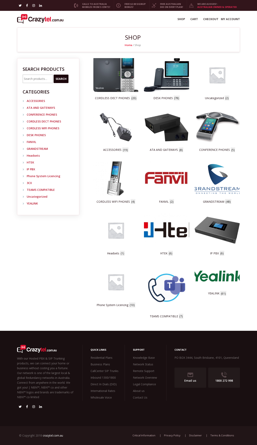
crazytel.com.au (53, 435)
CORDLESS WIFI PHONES (43, 128)
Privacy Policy (172, 435)
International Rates (103, 391)
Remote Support (143, 371)
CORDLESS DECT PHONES (44, 121)
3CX (29, 183)
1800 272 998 (224, 380)
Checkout (210, 19)
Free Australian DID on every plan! (169, 5)
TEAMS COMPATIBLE (41, 190)
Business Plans (100, 364)
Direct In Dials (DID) (104, 384)
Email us (190, 380)
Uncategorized (37, 196)
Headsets (33, 155)
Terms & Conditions (222, 435)
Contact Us (140, 397)
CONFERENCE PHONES (42, 114)
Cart (194, 19)
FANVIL (31, 142)
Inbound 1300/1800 (103, 377)
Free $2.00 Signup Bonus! (133, 5)
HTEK (30, 162)
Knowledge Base (144, 358)
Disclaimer (195, 435)
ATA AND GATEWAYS (41, 108)
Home (128, 45)
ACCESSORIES (36, 101)
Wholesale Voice (101, 397)
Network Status (143, 364)
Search (61, 79)
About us (139, 391)
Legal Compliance (144, 384)
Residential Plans (101, 358)
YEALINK (32, 203)
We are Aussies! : (215, 5)
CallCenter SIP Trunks (104, 371)
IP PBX (31, 169)
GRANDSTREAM (37, 149)
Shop (181, 19)
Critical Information (144, 435)
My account (230, 19)
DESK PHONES (36, 135)
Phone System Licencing (43, 176)
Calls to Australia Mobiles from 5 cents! (94, 5)
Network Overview (145, 377)
